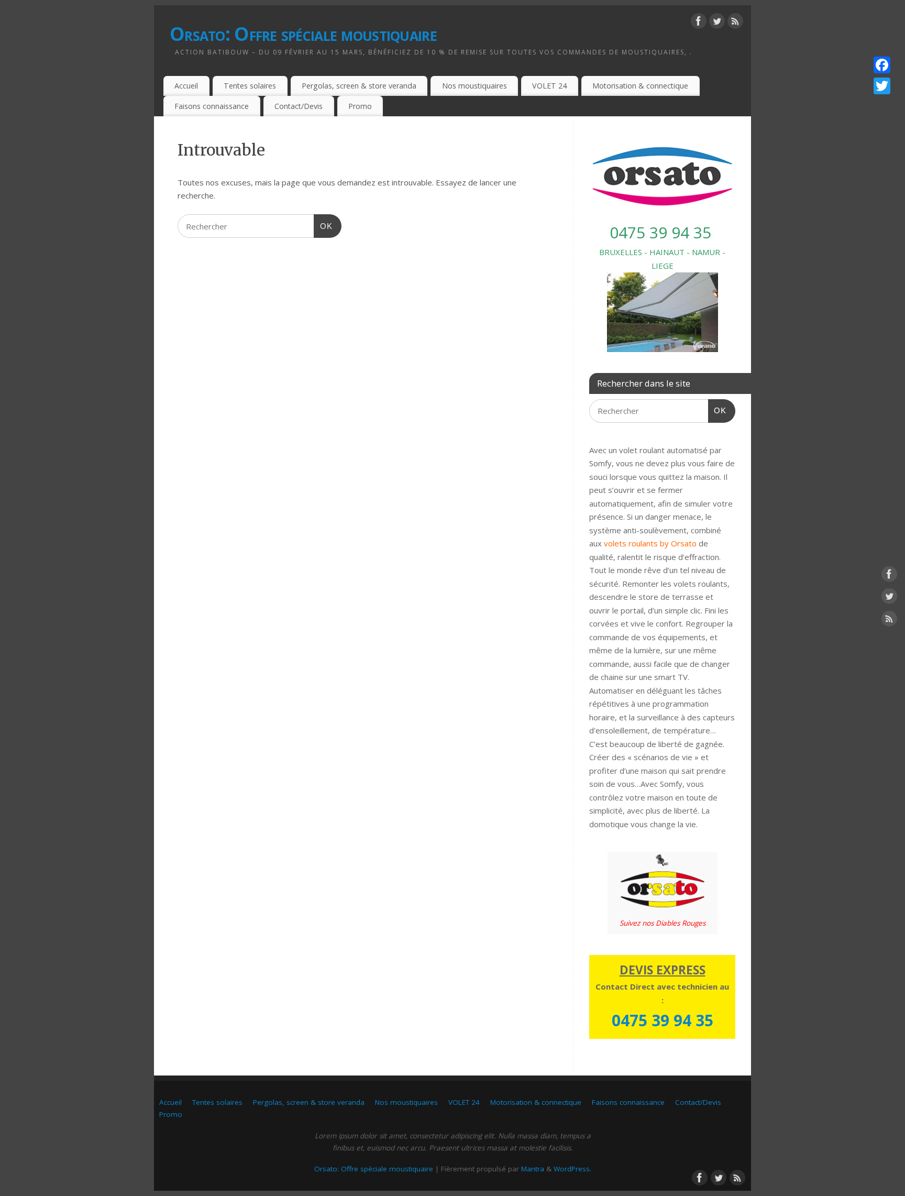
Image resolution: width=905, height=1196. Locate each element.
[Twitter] (717, 23)
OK (323, 226)
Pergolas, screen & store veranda (359, 86)
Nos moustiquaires (474, 86)
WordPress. (572, 1168)
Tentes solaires (250, 86)
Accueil (186, 86)
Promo (360, 106)
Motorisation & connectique (640, 86)
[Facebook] (699, 23)
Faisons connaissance (211, 106)
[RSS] (735, 23)
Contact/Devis (298, 106)
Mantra (532, 1168)
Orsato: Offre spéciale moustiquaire (303, 34)
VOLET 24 (549, 86)
